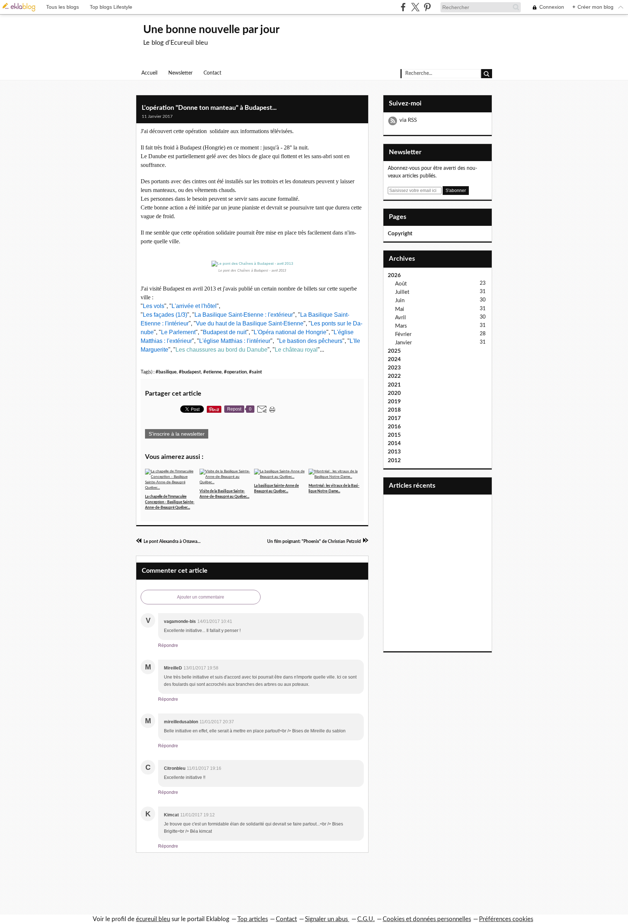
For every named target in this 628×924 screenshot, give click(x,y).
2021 (394, 385)
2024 (394, 359)
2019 (394, 401)
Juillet (402, 292)
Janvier (403, 342)
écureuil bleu (153, 919)
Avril (400, 317)
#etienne (212, 372)
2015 (394, 435)
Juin (399, 300)
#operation (235, 372)
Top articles (252, 919)
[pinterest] (427, 7)
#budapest (190, 372)
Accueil (149, 73)
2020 (394, 393)
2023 (394, 368)
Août (401, 284)
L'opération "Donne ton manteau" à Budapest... (209, 108)
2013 (394, 452)
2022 (394, 376)
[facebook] (403, 7)
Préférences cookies (506, 919)
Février (403, 334)
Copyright (400, 233)
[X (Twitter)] (415, 7)
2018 (394, 410)
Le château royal (296, 350)
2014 (394, 443)
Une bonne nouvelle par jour (211, 29)
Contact (212, 73)
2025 (394, 351)
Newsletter (180, 73)
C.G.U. (366, 919)
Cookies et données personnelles (427, 919)
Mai (399, 309)
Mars (401, 326)
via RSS (408, 120)
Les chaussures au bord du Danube (221, 350)
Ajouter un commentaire (200, 597)
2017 (394, 418)
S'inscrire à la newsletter (177, 434)
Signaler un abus (327, 919)
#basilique (166, 372)
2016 (394, 426)
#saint (255, 372)
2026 (394, 275)
